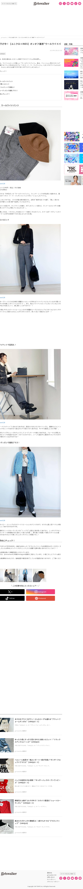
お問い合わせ (51, 877)
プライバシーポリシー (53, 881)
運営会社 (49, 872)
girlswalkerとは (51, 875)
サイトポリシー (51, 879)
